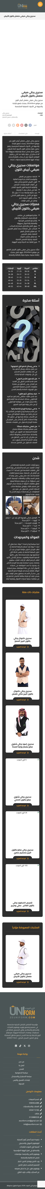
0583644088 (34, 1103)
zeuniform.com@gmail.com (29, 1120)
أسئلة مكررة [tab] (7, 133)
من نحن (21, 1061)
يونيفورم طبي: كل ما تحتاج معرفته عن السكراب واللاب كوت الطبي (27, 1170)
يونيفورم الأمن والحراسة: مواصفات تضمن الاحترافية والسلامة (27, 1155)
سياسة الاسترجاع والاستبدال (21, 1076)
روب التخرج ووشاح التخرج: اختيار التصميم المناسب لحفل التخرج (28, 1163)
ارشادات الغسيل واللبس (21, 1080)
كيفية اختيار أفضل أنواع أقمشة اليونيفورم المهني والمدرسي (28, 1141)
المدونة (21, 1083)
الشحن (21, 1069)
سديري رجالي (5, 113)
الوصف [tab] (37, 133)
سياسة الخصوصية (21, 1072)
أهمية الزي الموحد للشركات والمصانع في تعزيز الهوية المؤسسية (26, 1148)
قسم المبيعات (34, 1099)
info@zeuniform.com (31, 1124)
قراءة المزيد (21, 646)
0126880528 (34, 1117)
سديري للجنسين (6, 117)
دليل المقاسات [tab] (23, 133)
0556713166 (34, 1110)
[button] (30, 125)
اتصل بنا (21, 1065)
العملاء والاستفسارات (31, 1106)
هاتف (37, 1113)
